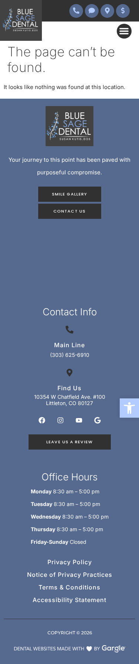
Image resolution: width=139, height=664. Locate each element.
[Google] (97, 420)
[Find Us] (69, 373)
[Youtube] (79, 420)
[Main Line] (69, 329)
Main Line (69, 345)
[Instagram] (60, 420)
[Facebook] (42, 420)
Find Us (69, 388)
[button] (129, 408)
